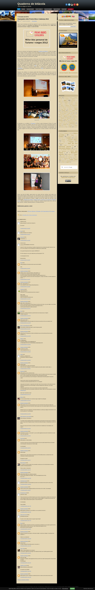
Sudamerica (72, 123)
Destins (23, 9)
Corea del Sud (69, 106)
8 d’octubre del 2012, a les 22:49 (25, 360)
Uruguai (65, 125)
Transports (69, 160)
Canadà (76, 104)
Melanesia (66, 116)
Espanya (70, 108)
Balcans (60, 101)
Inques (76, 148)
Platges (75, 154)
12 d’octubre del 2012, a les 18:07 (25, 528)
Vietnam (62, 126)
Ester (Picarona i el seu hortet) (25, 416)
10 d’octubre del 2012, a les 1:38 (25, 469)
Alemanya (66, 97)
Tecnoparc (33, 123)
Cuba (60, 108)
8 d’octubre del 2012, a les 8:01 (25, 259)
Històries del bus (37, 199)
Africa (60, 97)
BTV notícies (52, 211)
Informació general (65, 146)
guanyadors (20, 68)
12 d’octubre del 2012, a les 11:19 (25, 520)
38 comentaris (34, 21)
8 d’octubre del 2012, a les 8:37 (25, 268)
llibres (63, 162)
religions (68, 162)
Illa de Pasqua (63, 113)
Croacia (74, 106)
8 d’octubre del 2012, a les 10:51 (25, 298)
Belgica (72, 101)
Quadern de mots (23, 565)
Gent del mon (72, 143)
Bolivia (66, 103)
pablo (21, 354)
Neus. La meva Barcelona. (25, 325)
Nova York (66, 119)
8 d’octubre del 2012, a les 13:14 (25, 315)
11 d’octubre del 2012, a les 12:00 (25, 511)
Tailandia (65, 124)
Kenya (72, 114)
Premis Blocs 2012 (67, 155)
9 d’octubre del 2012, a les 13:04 (25, 413)
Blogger (43, 586)
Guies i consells (39, 9)
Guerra (66, 145)
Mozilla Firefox (65, 177)
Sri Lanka (66, 123)
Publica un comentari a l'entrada (23, 579)
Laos (76, 114)
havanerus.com (23, 390)
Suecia (60, 124)
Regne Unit (63, 121)
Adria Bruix (22, 289)
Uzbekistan (70, 125)
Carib (62, 105)
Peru (66, 120)
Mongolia (63, 118)
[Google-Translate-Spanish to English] (74, 17)
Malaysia (74, 115)
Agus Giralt (22, 438)
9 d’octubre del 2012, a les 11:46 (25, 394)
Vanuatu (75, 125)
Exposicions (69, 140)
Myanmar (69, 118)
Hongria (76, 111)
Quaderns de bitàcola (31, 3)
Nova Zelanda (73, 119)
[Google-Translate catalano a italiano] (71, 17)
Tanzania (74, 124)
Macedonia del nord (68, 115)
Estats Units (63, 109)
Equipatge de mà (23, 492)
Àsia (75, 126)
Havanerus (22, 371)
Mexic (71, 116)
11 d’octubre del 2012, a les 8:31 (25, 490)
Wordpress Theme (54, 586)
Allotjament (61, 133)
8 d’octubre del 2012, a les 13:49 (25, 322)
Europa (64, 110)
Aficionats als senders (28, 199)
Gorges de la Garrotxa (46, 199)
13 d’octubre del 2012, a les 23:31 (25, 552)
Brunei (62, 104)
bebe (60, 162)
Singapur (60, 123)
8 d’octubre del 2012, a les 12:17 (25, 308)
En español (70, 9)
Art (71, 133)
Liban (61, 115)
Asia (65, 100)
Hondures (71, 111)
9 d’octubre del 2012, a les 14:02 (25, 428)
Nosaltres (64, 9)
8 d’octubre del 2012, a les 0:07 (25, 228)
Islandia (68, 114)
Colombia (63, 106)
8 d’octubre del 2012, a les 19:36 (25, 335)
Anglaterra (67, 98)
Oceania (61, 120)
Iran (74, 113)
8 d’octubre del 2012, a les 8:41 (25, 279)
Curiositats (68, 138)
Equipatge (63, 140)
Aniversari (66, 133)
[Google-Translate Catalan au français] (65, 17)
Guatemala (66, 111)
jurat (35, 65)
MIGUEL (22, 338)
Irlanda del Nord (62, 114)
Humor (73, 145)
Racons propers (30, 9)
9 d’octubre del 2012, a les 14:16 (25, 435)
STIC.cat (29, 211)
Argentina (74, 99)
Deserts (76, 138)
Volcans (74, 160)
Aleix (21, 262)
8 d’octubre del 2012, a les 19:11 (25, 328)
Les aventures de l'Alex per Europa (68, 149)
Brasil (76, 103)
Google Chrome (71, 177)
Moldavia (75, 116)
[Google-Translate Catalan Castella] (63, 17)
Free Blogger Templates (61, 586)
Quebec (76, 120)
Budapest (66, 104)
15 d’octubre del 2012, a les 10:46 (25, 571)
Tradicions (63, 160)
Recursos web (67, 158)
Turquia (60, 125)
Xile (66, 127)
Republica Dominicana (71, 121)
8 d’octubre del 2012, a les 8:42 (25, 286)
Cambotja (71, 104)
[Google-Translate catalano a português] (67, 17)
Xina (70, 127)
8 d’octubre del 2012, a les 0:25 (25, 240)
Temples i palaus (73, 159)
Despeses (64, 139)
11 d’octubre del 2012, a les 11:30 (25, 506)
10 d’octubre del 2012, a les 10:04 (25, 478)
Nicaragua (61, 119)
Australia (73, 100)
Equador (64, 108)
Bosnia (72, 103)
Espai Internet (46, 211)
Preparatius (70, 157)
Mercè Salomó (23, 462)
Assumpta (22, 237)
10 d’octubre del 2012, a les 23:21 (25, 484)
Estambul (75, 108)
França (60, 111)
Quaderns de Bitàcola (43, 51)
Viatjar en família (48, 9)
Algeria (71, 97)
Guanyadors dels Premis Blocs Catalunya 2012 (33, 19)
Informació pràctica (65, 148)
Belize (76, 101)
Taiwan (69, 124)
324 (42, 211)
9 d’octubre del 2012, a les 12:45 (25, 400)
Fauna (76, 140)
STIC (42, 68)
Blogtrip (73, 135)
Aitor (21, 311)
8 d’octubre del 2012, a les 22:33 (25, 344)
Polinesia (71, 120)
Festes (64, 141)
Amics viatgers (57, 9)
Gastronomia (61, 143)
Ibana (21, 231)
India (69, 113)
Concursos (70, 136)
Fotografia (71, 141)
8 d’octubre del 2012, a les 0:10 (25, 234)
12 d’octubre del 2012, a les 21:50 (25, 538)
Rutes (65, 159)
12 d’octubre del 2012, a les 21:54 (25, 545)
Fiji (69, 110)
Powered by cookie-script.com (88, 588)
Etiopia (75, 109)
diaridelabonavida (23, 480)
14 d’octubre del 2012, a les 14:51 (25, 562)
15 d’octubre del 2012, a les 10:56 (25, 577)
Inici (19, 9)
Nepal (74, 118)
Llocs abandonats (63, 151)
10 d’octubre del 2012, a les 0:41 (25, 460)
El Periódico (38, 211)
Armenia (60, 100)
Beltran (21, 397)
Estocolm (70, 109)
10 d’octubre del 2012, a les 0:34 (25, 447)
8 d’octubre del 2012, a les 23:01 (25, 368)
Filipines (74, 110)
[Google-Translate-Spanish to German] (69, 17)
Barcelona (66, 101)
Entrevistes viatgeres (72, 139)
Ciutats (61, 136)
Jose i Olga (22, 548)
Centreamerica (74, 105)
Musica (70, 154)
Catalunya (67, 105)
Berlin (62, 103)
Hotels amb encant (23, 514)
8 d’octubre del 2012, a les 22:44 (25, 351)
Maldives (60, 116)
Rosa (21, 523)
